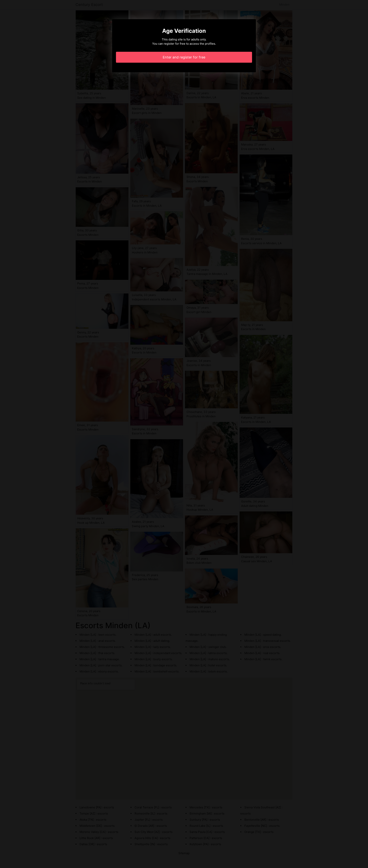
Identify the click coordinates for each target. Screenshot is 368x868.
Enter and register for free (184, 57)
